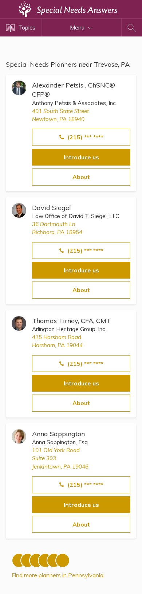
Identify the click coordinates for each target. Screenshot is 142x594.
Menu (78, 27)
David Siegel (51, 207)
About (81, 176)
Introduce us (81, 157)
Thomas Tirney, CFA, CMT (71, 321)
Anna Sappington (58, 434)
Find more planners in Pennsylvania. (58, 575)
